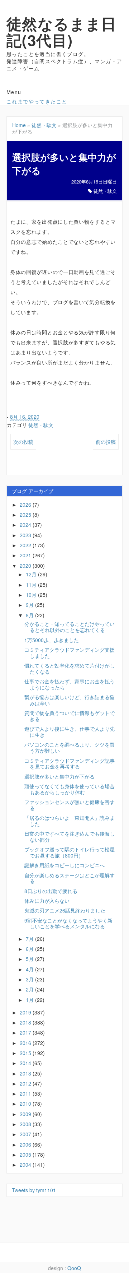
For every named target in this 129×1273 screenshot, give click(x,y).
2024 (26, 524)
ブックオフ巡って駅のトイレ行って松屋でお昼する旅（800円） (69, 852)
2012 (26, 1083)
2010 (26, 1103)
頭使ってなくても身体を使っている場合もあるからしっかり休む (69, 789)
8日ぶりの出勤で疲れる (50, 891)
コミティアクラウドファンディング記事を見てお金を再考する (69, 763)
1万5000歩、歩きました (51, 640)
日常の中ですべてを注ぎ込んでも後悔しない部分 (69, 836)
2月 (30, 989)
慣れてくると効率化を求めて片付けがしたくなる (69, 668)
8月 (30, 615)
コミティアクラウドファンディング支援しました (69, 652)
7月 (30, 938)
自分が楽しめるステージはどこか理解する (69, 878)
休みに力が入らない (47, 900)
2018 (26, 1022)
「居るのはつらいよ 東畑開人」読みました (69, 820)
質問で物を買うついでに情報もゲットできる (69, 716)
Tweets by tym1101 (34, 1190)
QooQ (74, 1268)
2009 (26, 1114)
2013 (26, 1073)
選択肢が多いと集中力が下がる (59, 776)
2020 (26, 565)
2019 (26, 1012)
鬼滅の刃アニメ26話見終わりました (64, 910)
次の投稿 (23, 441)
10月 (32, 594)
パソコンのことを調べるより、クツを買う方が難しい (69, 747)
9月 (30, 604)
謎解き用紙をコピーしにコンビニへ (64, 865)
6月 (30, 948)
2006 (26, 1144)
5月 (30, 958)
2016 (26, 1042)
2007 (26, 1134)
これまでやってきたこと (36, 101)
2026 (26, 504)
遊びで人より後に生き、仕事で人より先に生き (69, 731)
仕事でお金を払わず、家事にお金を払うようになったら (69, 684)
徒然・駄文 (44, 125)
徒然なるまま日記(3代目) (61, 32)
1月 (30, 999)
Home (19, 125)
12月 (32, 574)
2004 (26, 1164)
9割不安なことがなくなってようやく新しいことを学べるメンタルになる (68, 923)
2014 (26, 1063)
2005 (26, 1154)
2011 (26, 1093)
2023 (26, 535)
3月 (30, 979)
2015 (26, 1052)
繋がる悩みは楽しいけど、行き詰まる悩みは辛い (69, 700)
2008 (26, 1124)
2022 (26, 545)
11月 (32, 584)
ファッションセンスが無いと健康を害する (69, 805)
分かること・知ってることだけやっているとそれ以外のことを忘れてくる (69, 626)
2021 (26, 555)
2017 (26, 1032)
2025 (26, 514)
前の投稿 (106, 441)
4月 (30, 969)
